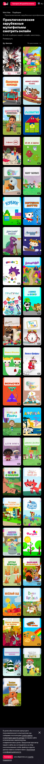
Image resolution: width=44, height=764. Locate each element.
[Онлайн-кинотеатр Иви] (6, 3)
